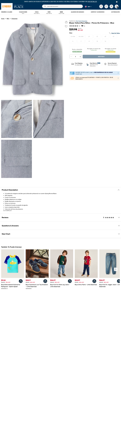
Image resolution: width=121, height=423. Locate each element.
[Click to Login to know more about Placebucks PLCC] (118, 78)
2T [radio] (89, 36)
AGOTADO (101, 56)
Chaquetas (14, 18)
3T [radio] (97, 36)
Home (2, 18)
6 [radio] (72, 41)
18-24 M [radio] (81, 36)
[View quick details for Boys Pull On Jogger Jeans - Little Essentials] (119, 281)
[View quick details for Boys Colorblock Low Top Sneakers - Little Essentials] (45, 281)
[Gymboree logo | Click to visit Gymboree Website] (7, 6)
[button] (87, 6)
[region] (60, 1)
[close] (116, 2)
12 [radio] (105, 41)
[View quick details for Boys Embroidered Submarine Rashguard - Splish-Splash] (21, 281)
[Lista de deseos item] (107, 8)
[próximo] (116, 269)
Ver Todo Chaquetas (81, 21)
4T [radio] (105, 36)
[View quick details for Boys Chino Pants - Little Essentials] (94, 281)
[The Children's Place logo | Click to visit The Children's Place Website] (18, 6)
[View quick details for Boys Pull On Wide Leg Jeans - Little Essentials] (70, 281)
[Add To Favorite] (66, 26)
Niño (8, 18)
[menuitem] (6, 12)
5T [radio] (113, 36)
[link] (101, 6)
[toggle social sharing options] (66, 22)
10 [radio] (97, 41)
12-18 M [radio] (73, 36)
